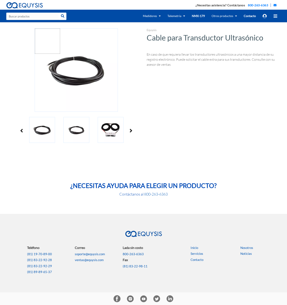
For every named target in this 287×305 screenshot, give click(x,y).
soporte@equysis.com (90, 254)
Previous (22, 130)
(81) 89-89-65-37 (39, 272)
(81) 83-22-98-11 (135, 266)
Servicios (197, 253)
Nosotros (246, 248)
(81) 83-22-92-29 (39, 266)
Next (131, 130)
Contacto (197, 260)
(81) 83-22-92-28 (39, 260)
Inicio (194, 248)
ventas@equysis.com (89, 260)
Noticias (246, 253)
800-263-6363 (258, 5)
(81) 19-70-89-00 (39, 254)
